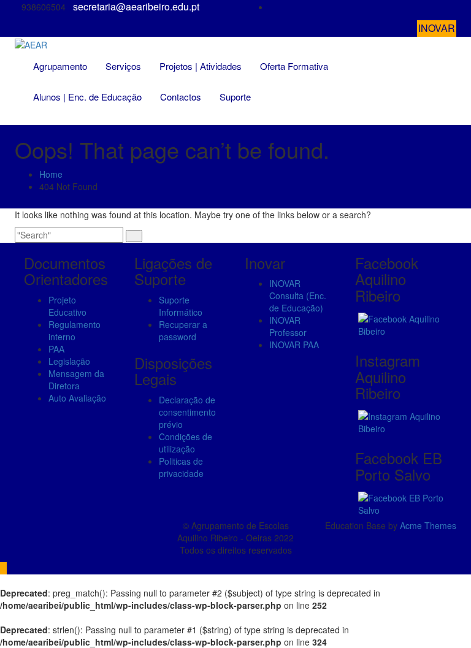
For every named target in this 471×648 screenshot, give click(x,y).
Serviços (123, 65)
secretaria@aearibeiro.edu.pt (136, 6)
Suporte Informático (180, 306)
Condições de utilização (185, 442)
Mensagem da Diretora (76, 379)
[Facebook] (452, 7)
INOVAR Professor (288, 326)
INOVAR (436, 28)
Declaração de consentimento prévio (187, 412)
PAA (56, 349)
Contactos (180, 96)
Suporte (235, 96)
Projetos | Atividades (200, 65)
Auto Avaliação (77, 398)
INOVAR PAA (294, 344)
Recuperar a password (183, 330)
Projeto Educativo (67, 306)
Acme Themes (428, 525)
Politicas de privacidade (181, 467)
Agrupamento (60, 65)
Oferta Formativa (294, 65)
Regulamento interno (74, 330)
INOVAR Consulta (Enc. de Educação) (297, 295)
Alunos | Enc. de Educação (87, 96)
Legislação (69, 361)
